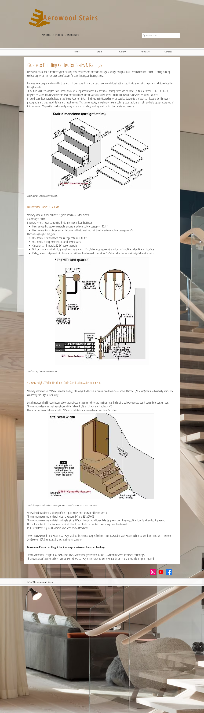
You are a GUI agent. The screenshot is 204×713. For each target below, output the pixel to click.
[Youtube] (161, 572)
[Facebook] (169, 572)
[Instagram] (153, 572)
